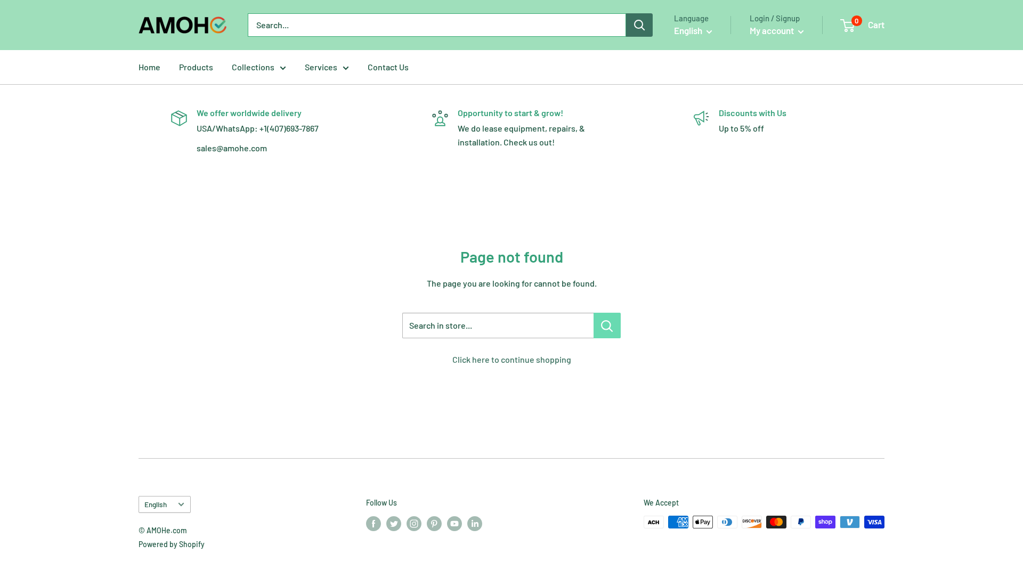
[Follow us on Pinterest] (434, 523)
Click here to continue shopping (511, 359)
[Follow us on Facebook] (373, 523)
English (155, 504)
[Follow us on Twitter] (393, 523)
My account (772, 30)
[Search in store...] (607, 325)
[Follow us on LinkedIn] (474, 523)
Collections (253, 67)
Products (196, 67)
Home (149, 67)
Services (321, 67)
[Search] (639, 25)
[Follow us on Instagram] (414, 523)
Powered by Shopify (172, 544)
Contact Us (388, 67)
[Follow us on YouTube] (454, 523)
